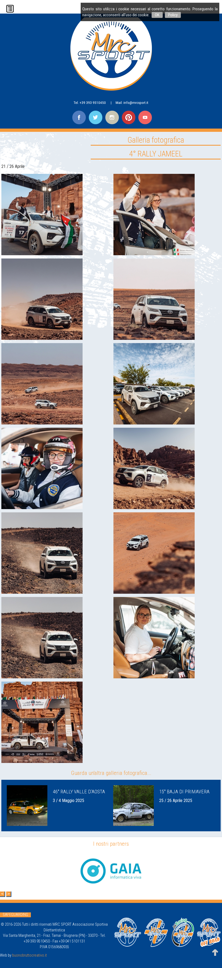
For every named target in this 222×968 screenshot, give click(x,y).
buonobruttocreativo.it (29, 955)
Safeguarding (15, 914)
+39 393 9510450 (93, 102)
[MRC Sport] (111, 54)
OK (157, 14)
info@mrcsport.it (135, 102)
